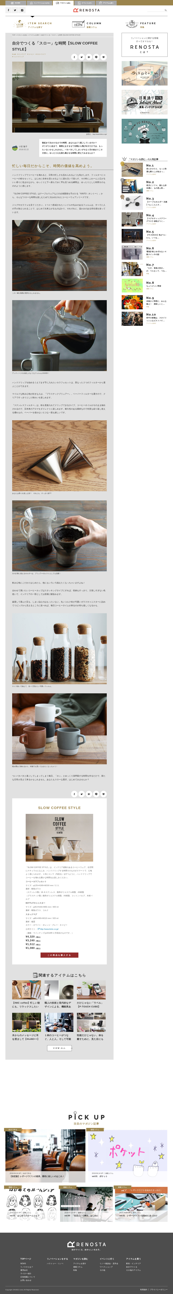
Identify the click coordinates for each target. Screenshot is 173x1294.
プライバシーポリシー (159, 1290)
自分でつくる (131, 1267)
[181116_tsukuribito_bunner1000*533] (145, 73)
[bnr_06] (145, 102)
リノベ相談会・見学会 (109, 1264)
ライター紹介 (25, 1274)
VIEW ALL (59, 1048)
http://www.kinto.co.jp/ (100, 134)
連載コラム (78, 1267)
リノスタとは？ (26, 1267)
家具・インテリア (133, 1264)
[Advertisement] (31, 1083)
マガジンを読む (22, 35)
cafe (14, 54)
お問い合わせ (25, 1280)
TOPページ (25, 1259)
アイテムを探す (34, 35)
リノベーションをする (57, 1259)
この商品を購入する (59, 955)
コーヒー (31, 54)
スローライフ (41, 54)
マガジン (65, 3)
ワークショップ (106, 1267)
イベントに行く (107, 1259)
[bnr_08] (145, 131)
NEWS (23, 1264)
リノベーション (41, 3)
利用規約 (143, 1290)
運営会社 (24, 1270)
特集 (75, 1270)
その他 (102, 1270)
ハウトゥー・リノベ (55, 1264)
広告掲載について (27, 1277)
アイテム (108, 3)
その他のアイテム (133, 1270)
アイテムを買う (133, 1259)
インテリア (22, 54)
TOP (13, 35)
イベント (87, 3)
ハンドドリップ (18, 56)
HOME (18, 3)
